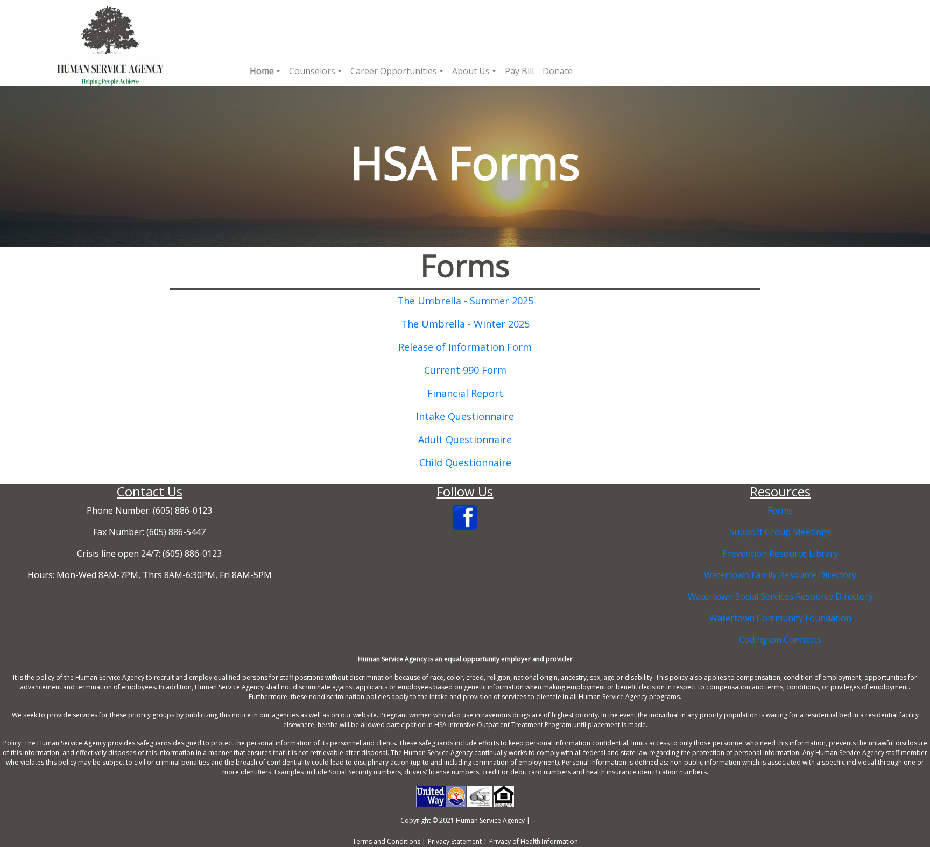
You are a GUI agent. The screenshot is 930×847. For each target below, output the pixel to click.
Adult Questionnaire (465, 439)
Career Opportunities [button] (393, 71)
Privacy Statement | (457, 841)
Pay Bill (519, 71)
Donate (557, 71)
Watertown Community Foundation (780, 618)
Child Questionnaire (465, 462)
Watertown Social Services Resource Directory (780, 596)
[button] (265, 71)
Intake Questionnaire (465, 416)
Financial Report (465, 393)
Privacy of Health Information (533, 841)
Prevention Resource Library (780, 553)
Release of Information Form (465, 346)
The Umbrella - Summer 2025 (465, 300)
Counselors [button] (312, 71)
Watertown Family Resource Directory (780, 575)
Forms (780, 510)
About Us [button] (471, 71)
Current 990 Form (465, 370)
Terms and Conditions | (389, 841)
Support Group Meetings (780, 532)
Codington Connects (780, 639)
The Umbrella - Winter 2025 (465, 323)
